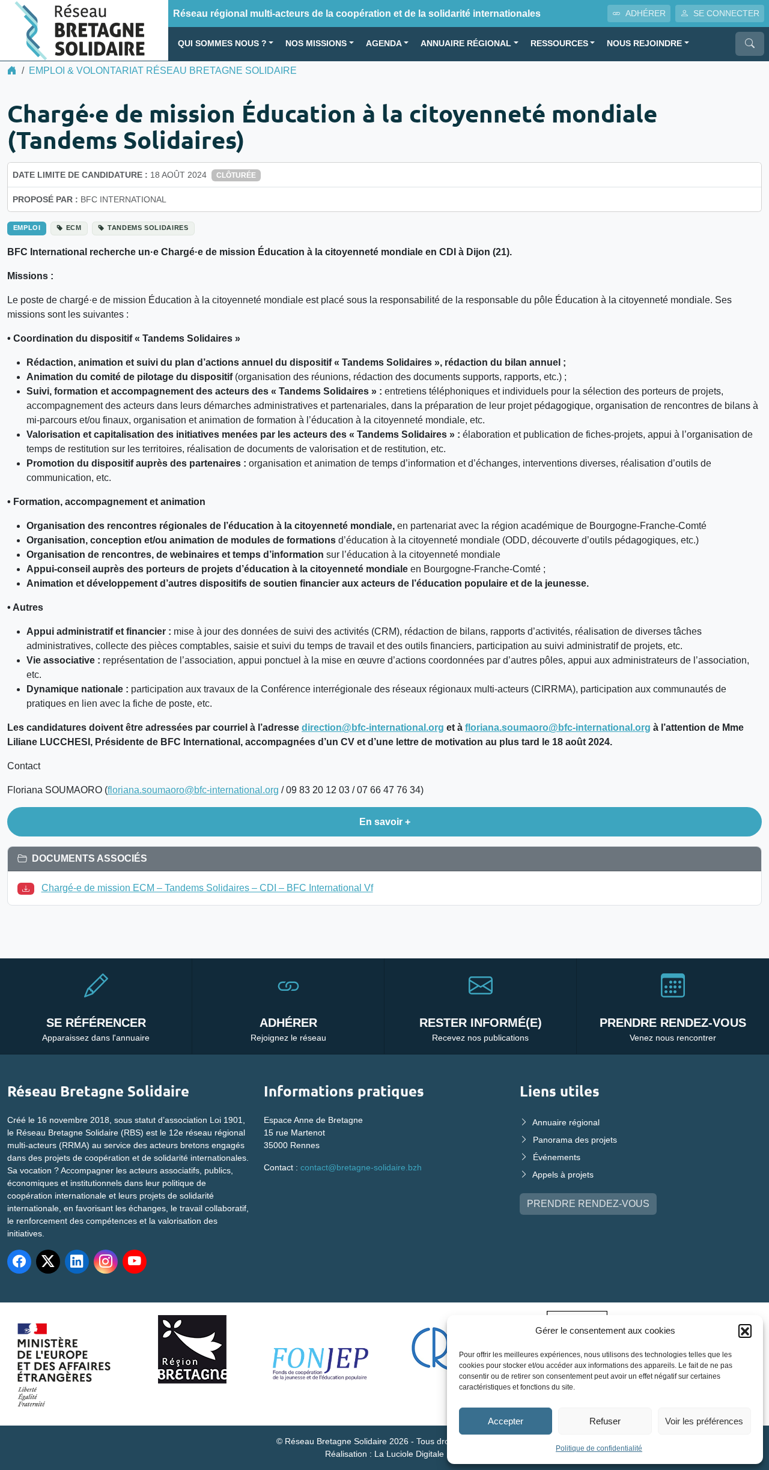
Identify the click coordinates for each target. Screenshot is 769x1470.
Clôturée (236, 175)
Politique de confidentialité (599, 1448)
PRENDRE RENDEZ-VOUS (588, 1204)
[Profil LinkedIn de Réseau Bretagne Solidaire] (77, 1262)
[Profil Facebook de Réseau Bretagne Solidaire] (19, 1262)
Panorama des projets (575, 1140)
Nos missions (316, 43)
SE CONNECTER (726, 13)
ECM (74, 227)
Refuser (605, 1421)
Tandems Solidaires (148, 227)
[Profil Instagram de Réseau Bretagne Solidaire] (106, 1262)
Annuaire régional (466, 43)
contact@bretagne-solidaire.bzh (361, 1167)
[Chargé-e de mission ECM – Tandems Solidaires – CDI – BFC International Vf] (28, 888)
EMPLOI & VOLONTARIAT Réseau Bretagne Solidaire (163, 70)
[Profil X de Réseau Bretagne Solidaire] (48, 1262)
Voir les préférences (704, 1421)
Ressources (559, 43)
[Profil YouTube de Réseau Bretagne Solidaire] (135, 1262)
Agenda (384, 43)
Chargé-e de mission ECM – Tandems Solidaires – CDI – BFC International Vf (207, 888)
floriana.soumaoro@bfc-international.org (558, 727)
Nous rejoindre (644, 43)
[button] (745, 1331)
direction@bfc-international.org (373, 727)
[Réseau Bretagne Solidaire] (84, 30)
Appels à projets (563, 1174)
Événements (556, 1157)
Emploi (27, 227)
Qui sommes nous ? (222, 43)
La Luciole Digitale (409, 1454)
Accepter (505, 1421)
